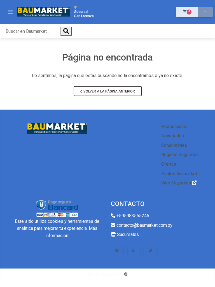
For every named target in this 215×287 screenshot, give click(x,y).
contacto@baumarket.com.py (143, 225)
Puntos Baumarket (179, 173)
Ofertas (168, 164)
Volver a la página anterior (109, 91)
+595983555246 (132, 215)
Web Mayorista (176, 183)
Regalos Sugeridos (180, 154)
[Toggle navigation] (10, 12)
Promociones (174, 126)
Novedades (172, 135)
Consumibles (174, 145)
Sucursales (127, 234)
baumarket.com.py (105, 274)
